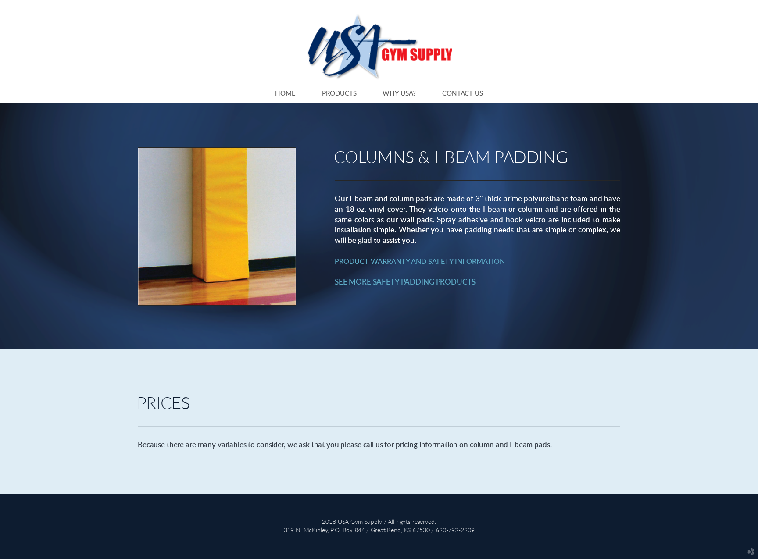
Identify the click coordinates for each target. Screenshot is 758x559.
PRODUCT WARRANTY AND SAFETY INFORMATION (420, 261)
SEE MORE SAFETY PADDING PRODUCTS (405, 282)
